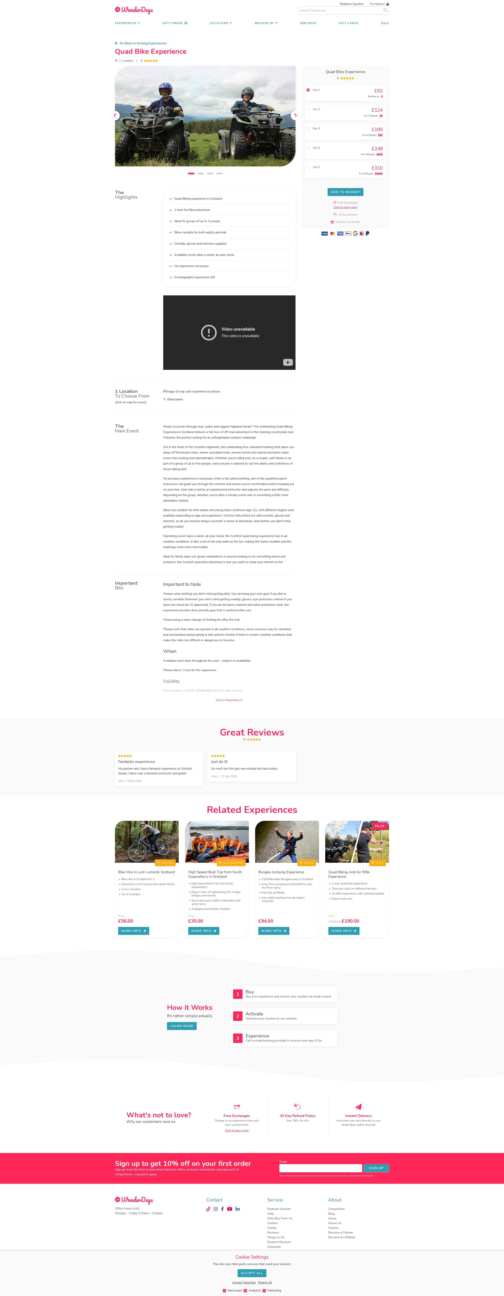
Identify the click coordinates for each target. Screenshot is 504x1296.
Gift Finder (173, 23)
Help (270, 1214)
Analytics (254, 1290)
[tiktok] (208, 1209)
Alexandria (167, 862)
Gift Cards (349, 23)
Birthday (308, 23)
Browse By (264, 23)
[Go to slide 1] (191, 173)
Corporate (274, 1247)
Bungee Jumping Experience (281, 872)
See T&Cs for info (297, 1121)
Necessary (235, 1290)
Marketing (274, 1290)
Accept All (252, 1273)
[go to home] (134, 10)
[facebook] (222, 1209)
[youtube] (229, 1209)
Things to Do (276, 1237)
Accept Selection (244, 1282)
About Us (335, 1223)
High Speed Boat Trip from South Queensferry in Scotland (215, 874)
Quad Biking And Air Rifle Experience (349, 874)
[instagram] (216, 1209)
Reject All (265, 1282)
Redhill (380, 862)
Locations (219, 23)
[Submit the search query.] (385, 10)
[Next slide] (295, 115)
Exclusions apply (145, 1174)
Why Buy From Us (280, 1218)
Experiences (125, 23)
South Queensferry (233, 862)
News (332, 1218)
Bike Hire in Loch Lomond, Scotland (146, 872)
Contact (272, 1223)
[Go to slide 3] (210, 173)
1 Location (126, 60)
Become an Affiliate (341, 1237)
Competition (336, 1209)
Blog (331, 1214)
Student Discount (279, 1242)
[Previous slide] (115, 115)
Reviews (273, 1232)
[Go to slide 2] (200, 173)
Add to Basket (345, 192)
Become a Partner (340, 1232)
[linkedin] (237, 1209)
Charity (272, 1228)
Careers (333, 1228)
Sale (385, 23)
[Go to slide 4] (219, 173)
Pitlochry (308, 862)
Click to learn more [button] (345, 207)
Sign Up (376, 1168)
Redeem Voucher (351, 4)
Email (283, 1162)
